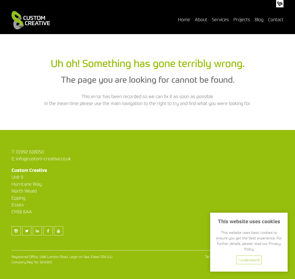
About (201, 19)
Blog (259, 19)
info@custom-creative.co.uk (43, 159)
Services (220, 19)
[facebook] (48, 235)
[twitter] (27, 235)
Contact (275, 19)
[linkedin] (38, 235)
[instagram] (17, 235)
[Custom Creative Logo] (31, 28)
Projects (241, 19)
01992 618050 (30, 152)
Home (184, 19)
